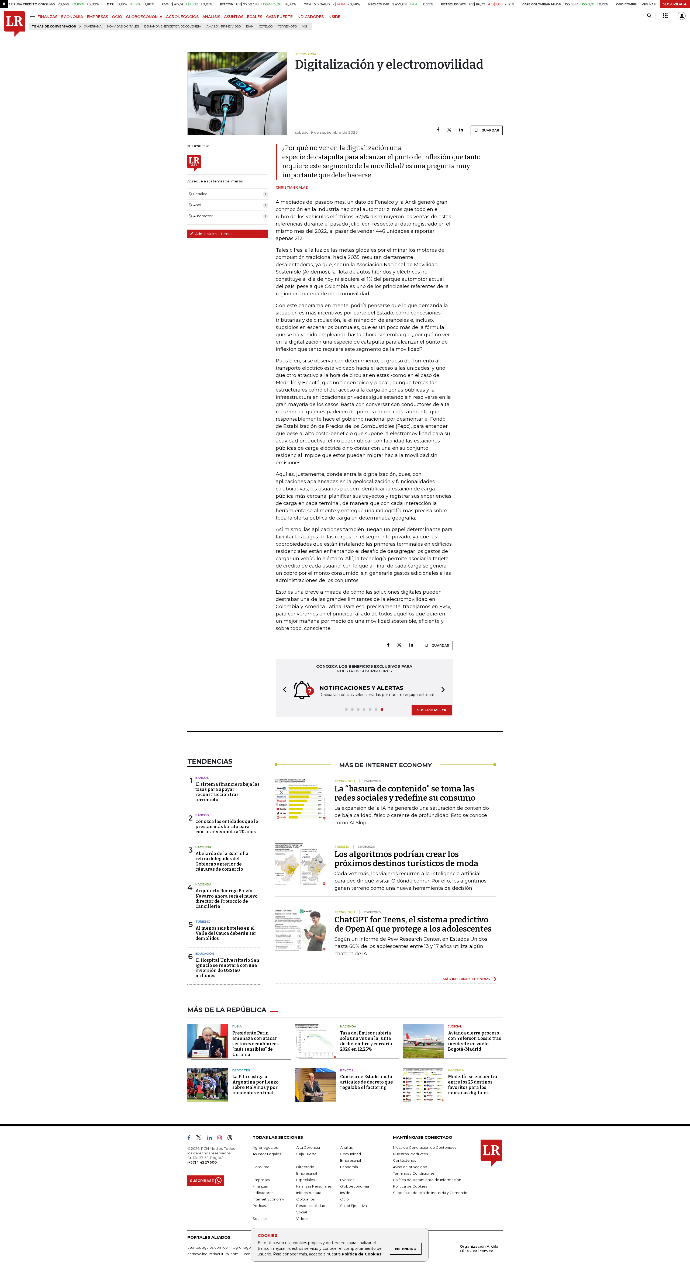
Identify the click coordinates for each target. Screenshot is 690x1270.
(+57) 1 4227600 (202, 1162)
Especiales (305, 1180)
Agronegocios (265, 1147)
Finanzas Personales (314, 1186)
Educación (204, 954)
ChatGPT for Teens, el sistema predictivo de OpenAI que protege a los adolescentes (413, 924)
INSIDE (333, 16)
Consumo (261, 1167)
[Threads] (232, 1139)
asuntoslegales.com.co (207, 1247)
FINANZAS (47, 16)
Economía (349, 1167)
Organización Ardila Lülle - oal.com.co (479, 1248)
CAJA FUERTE (279, 16)
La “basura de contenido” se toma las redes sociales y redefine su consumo (404, 793)
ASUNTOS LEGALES (243, 16)
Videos (302, 1218)
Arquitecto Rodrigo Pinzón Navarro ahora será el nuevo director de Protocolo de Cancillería (226, 898)
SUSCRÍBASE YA (431, 710)
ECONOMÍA (72, 16)
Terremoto (287, 26)
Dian (250, 26)
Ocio (344, 1199)
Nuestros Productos (410, 1154)
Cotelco (265, 26)
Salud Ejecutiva (353, 1205)
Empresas (261, 1180)
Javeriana (93, 26)
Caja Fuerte (306, 1154)
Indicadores (263, 1193)
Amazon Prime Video (223, 26)
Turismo (203, 921)
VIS (304, 26)
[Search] (649, 16)
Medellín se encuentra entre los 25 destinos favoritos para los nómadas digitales (472, 1084)
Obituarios (305, 1199)
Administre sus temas (213, 233)
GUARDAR (490, 130)
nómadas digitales (123, 26)
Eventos (347, 1180)
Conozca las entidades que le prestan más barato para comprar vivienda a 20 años (226, 826)
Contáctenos (404, 1160)
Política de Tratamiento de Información (427, 1180)
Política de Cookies (361, 1254)
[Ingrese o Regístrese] (682, 16)
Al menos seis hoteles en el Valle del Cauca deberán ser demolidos (225, 933)
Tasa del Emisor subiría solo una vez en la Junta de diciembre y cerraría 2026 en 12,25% (366, 1041)
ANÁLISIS (211, 16)
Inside (345, 1193)
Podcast (260, 1205)
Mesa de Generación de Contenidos (424, 1147)
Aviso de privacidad (410, 1167)
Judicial (455, 1026)
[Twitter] (449, 130)
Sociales (260, 1218)
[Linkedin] (461, 130)
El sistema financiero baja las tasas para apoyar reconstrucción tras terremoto (227, 792)
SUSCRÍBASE (675, 4)
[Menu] (33, 16)
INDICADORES (310, 16)
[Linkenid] (211, 1139)
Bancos (202, 778)
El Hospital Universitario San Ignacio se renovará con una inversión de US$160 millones (227, 968)
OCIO (117, 16)
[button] (283, 690)
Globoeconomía (354, 1186)
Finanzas (260, 1186)
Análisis (346, 1147)
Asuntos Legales (267, 1154)
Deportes (241, 1070)
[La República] (14, 24)
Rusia (237, 1026)
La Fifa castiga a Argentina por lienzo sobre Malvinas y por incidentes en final (255, 1084)
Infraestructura (308, 1193)
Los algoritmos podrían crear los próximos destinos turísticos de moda (406, 858)
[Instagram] (221, 1139)
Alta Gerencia (308, 1147)
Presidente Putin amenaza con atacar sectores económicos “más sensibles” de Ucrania (255, 1043)
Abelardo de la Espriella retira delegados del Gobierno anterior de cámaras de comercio (222, 861)
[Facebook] (438, 130)
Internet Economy (268, 1199)
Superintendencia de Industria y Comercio (430, 1193)
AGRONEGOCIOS (182, 16)
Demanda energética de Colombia (172, 26)
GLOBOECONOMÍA (144, 16)
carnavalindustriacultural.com (213, 1254)
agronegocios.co (248, 1247)
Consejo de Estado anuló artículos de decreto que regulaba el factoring (366, 1082)
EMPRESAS (97, 16)
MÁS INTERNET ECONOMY (467, 979)
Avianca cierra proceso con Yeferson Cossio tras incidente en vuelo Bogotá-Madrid (474, 1041)
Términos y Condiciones (413, 1173)
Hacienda (203, 847)
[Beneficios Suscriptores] (665, 16)
